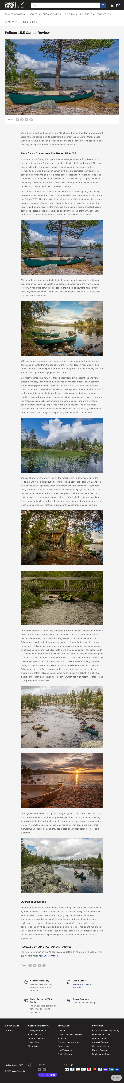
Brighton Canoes (99, 1038)
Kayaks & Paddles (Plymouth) (105, 1030)
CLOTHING (70, 14)
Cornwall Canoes (100, 1042)
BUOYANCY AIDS (51, 14)
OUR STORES (28, 22)
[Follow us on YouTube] (44, 1069)
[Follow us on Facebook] (39, 1069)
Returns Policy (34, 1034)
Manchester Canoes (101, 1046)
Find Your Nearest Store (69, 1042)
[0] (117, 5)
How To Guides (65, 1050)
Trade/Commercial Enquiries (70, 1034)
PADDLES (32, 14)
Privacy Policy (34, 1042)
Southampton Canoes (102, 1054)
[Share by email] (31, 119)
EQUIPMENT (86, 14)
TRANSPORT (103, 14)
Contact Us (63, 1030)
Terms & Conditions (37, 1038)
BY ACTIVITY (11, 22)
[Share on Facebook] (17, 119)
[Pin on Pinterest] (22, 119)
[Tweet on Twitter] (26, 119)
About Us (62, 1038)
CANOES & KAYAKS (14, 14)
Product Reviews (65, 1054)
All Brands (9, 1030)
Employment (63, 1046)
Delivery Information (37, 1030)
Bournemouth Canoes (102, 1034)
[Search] (103, 5)
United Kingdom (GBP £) (15, 1065)
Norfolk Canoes (99, 1050)
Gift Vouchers (34, 1046)
